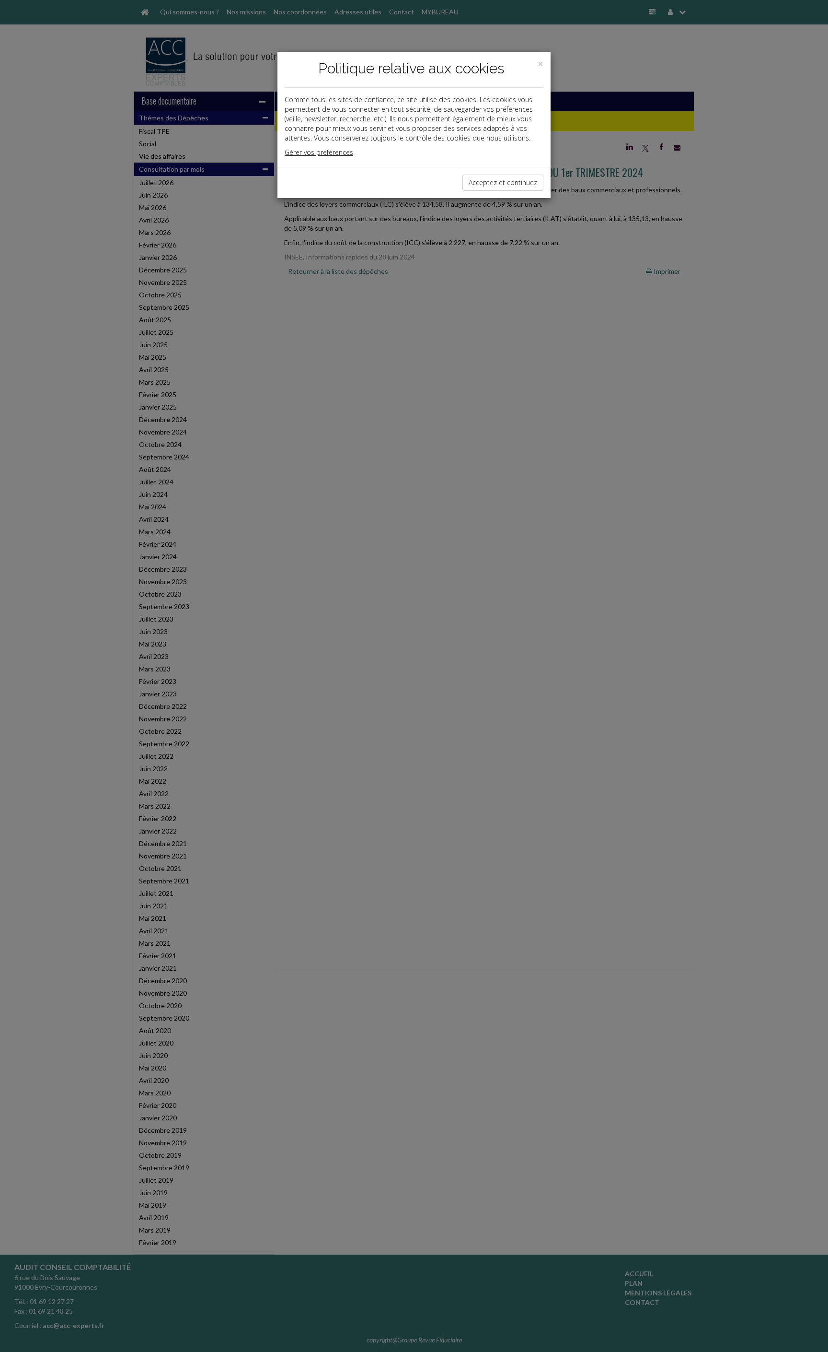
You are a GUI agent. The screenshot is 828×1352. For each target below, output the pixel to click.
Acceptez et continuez (503, 182)
